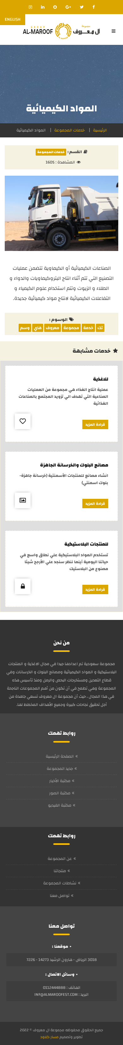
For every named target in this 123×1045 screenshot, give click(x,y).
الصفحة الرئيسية (60, 756)
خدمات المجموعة (69, 130)
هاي (38, 328)
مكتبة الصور (59, 793)
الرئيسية (100, 130)
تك (100, 328)
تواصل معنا (59, 895)
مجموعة (71, 328)
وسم (25, 328)
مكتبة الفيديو (59, 805)
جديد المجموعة (60, 768)
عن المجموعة (60, 858)
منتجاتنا (60, 871)
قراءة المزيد (95, 424)
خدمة (88, 328)
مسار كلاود (49, 1036)
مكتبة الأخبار (59, 781)
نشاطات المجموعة (59, 883)
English (12, 19)
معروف (52, 328)
